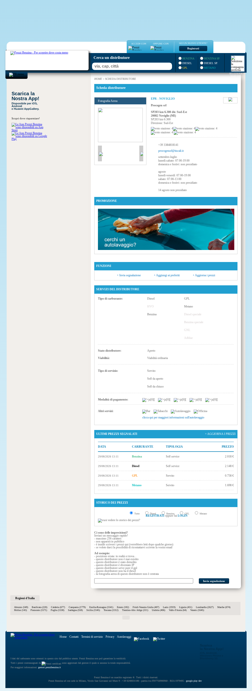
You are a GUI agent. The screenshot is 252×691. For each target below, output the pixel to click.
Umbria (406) (158, 610)
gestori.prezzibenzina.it (49, 667)
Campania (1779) (77, 607)
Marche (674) (223, 607)
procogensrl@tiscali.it (171, 150)
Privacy (110, 636)
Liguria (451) (185, 607)
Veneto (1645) (197, 610)
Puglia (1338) (57, 610)
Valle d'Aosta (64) (178, 610)
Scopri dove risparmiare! (26, 118)
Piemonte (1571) (39, 610)
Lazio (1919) (169, 607)
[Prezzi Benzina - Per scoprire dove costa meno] (34, 52)
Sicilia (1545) (93, 610)
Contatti (74, 636)
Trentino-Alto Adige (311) (135, 610)
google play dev (194, 680)
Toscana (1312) (111, 610)
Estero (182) (123, 607)
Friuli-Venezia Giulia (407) (146, 607)
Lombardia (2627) (205, 607)
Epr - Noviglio (163, 98)
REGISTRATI (155, 515)
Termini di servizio (92, 636)
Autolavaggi (124, 636)
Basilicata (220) (39, 607)
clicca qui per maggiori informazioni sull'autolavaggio (173, 417)
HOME (98, 78)
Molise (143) (20, 610)
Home (63, 636)
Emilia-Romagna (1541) (101, 607)
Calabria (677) (58, 607)
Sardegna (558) (75, 610)
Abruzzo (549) (21, 607)
